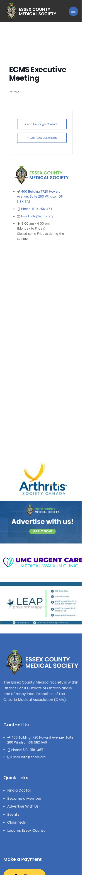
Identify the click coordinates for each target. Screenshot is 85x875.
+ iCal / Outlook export (42, 138)
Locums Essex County (26, 830)
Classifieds (16, 822)
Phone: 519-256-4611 (37, 209)
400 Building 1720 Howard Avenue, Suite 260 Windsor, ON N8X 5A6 (40, 196)
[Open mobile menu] (73, 11)
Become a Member (24, 798)
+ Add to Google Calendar (42, 124)
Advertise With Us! (23, 806)
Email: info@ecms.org (37, 216)
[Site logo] (29, 11)
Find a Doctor (19, 790)
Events (13, 814)
